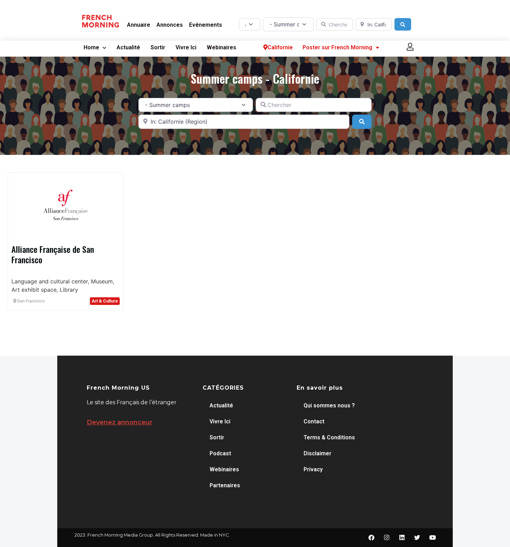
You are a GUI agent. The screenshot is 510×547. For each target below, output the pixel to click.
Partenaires (225, 485)
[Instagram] (386, 538)
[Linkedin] (402, 538)
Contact (314, 421)
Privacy (313, 469)
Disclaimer (317, 453)
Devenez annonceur (119, 422)
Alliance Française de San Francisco (52, 254)
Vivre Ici (186, 47)
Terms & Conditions (329, 437)
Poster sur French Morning (337, 47)
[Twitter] (417, 538)
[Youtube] (432, 538)
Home (91, 47)
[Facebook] (371, 538)
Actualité (128, 47)
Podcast (220, 453)
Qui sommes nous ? (329, 405)
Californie (280, 47)
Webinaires (221, 47)
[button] (410, 47)
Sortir (158, 47)
